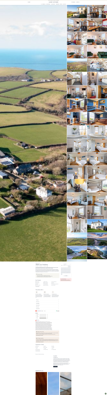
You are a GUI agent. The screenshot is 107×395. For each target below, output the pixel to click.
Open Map (44, 365)
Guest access (37, 301)
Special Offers (38, 308)
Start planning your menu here (39, 335)
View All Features (37, 286)
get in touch (57, 0)
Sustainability (37, 303)
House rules (37, 306)
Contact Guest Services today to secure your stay (65, 280)
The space (37, 299)
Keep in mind (37, 305)
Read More (55, 366)
